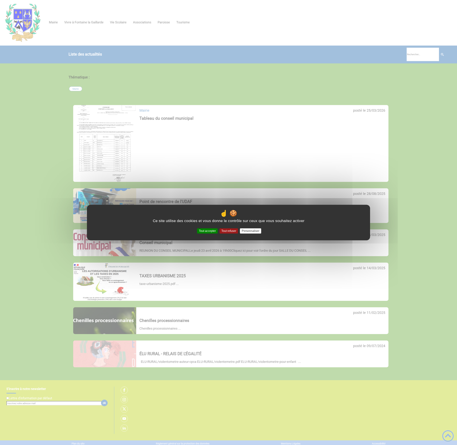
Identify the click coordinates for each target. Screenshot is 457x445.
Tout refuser (228, 230)
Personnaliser (250, 230)
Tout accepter (207, 230)
